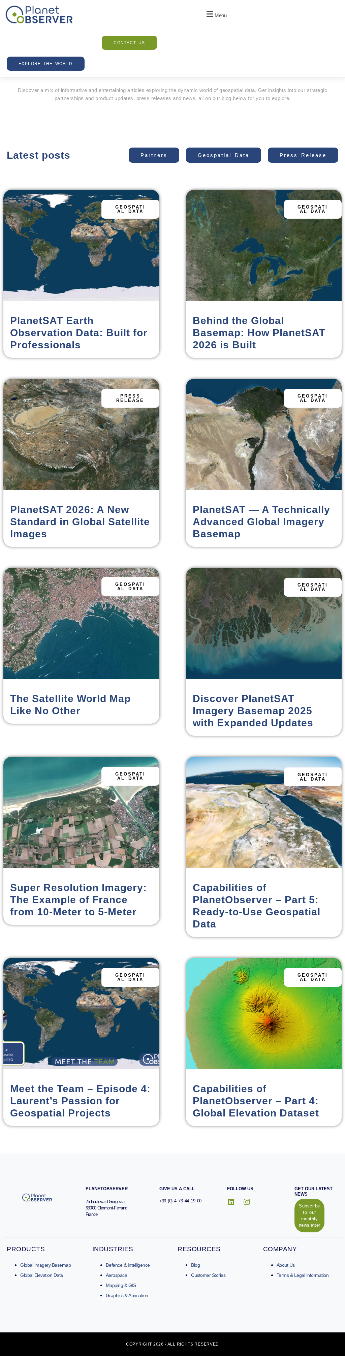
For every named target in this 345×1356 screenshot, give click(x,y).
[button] (216, 14)
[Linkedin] (231, 1202)
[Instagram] (247, 1202)
